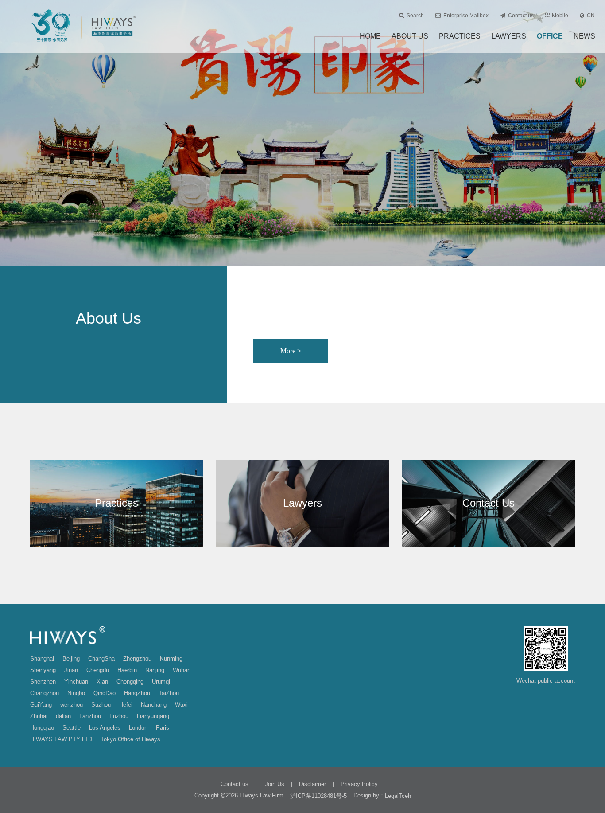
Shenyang (43, 670)
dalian (63, 716)
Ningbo (76, 693)
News (584, 36)
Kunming (171, 658)
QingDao (104, 693)
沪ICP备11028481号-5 (318, 796)
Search (415, 15)
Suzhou (101, 704)
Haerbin (127, 670)
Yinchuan (76, 681)
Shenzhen (43, 681)
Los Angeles (104, 727)
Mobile (560, 15)
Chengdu (97, 670)
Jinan (71, 670)
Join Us (273, 784)
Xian (102, 681)
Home (370, 36)
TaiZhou (169, 693)
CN (591, 15)
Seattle (71, 727)
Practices (460, 36)
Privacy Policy (359, 784)
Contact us (521, 15)
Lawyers (508, 36)
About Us (410, 36)
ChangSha (101, 658)
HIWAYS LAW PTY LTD (61, 739)
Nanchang (154, 704)
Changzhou (44, 693)
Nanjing (154, 670)
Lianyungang (153, 716)
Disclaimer (312, 784)
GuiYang (41, 704)
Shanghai (42, 658)
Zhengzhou (137, 658)
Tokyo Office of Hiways (130, 739)
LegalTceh (398, 796)
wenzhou (71, 704)
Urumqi (161, 681)
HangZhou (137, 693)
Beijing (71, 658)
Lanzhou (90, 716)
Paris (162, 727)
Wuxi (181, 704)
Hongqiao (42, 727)
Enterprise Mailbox (466, 15)
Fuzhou (118, 716)
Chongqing (129, 681)
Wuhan (181, 670)
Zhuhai (38, 716)
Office (550, 36)
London (138, 727)
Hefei (125, 704)
